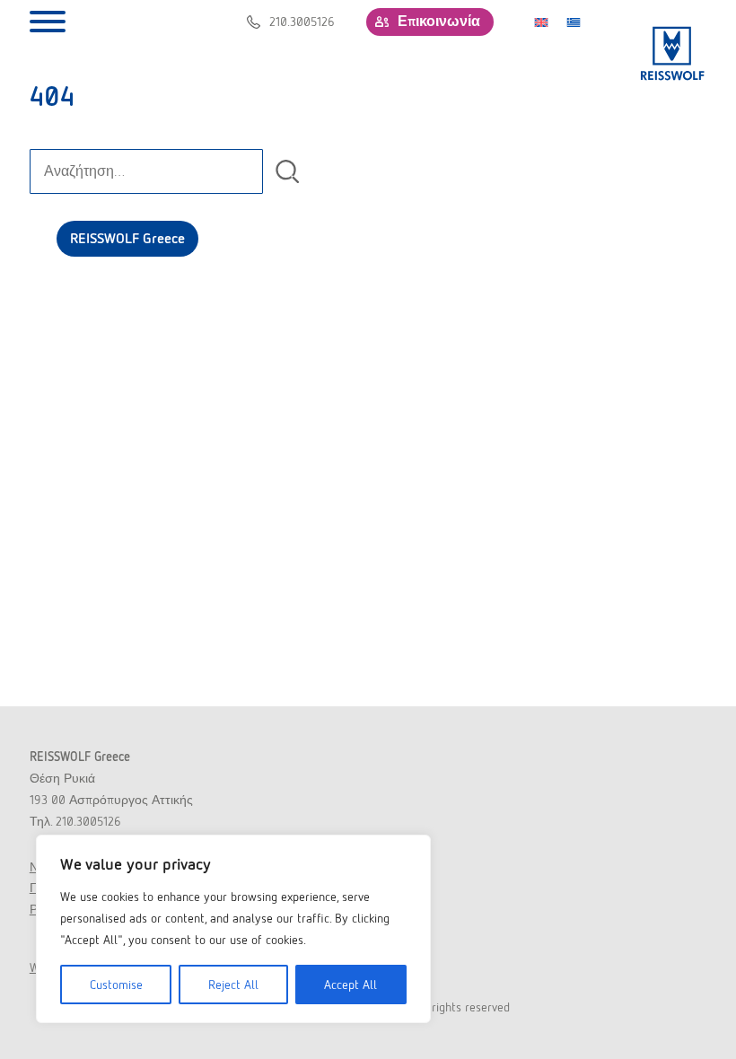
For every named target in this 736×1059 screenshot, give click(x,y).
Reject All (233, 984)
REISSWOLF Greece (127, 238)
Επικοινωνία (439, 21)
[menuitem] (541, 21)
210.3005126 (302, 21)
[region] (233, 929)
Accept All (350, 984)
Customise (116, 984)
